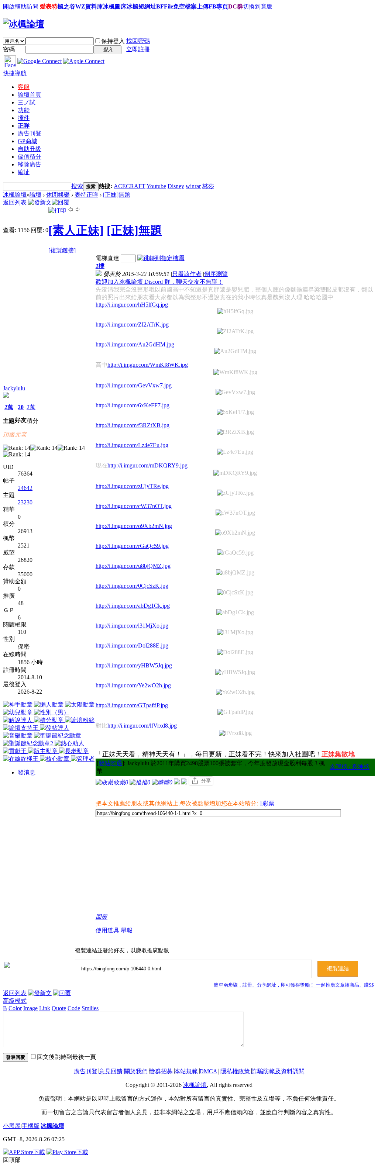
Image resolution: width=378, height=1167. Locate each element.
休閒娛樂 (58, 194)
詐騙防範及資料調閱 (278, 1071)
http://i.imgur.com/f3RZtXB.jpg (132, 425)
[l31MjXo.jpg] (235, 632)
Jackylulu (14, 388)
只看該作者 (187, 274)
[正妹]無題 (116, 194)
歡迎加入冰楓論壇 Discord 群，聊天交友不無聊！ (159, 282)
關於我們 (136, 1071)
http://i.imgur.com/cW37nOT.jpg (134, 506)
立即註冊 (138, 49)
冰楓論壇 (15, 194)
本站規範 (186, 1071)
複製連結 (338, 968)
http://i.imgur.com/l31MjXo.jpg (132, 625)
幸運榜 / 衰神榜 (350, 767)
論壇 (29, 95)
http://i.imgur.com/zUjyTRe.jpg (132, 486)
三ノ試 (26, 102)
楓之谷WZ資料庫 (80, 6)
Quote (59, 1008)
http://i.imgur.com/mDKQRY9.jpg (147, 465)
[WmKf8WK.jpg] (235, 372)
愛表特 (49, 6)
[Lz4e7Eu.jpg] (235, 452)
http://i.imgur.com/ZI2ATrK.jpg (132, 324)
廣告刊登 (29, 133)
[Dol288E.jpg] (235, 652)
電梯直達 (107, 258)
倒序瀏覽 (216, 274)
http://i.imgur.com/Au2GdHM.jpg (135, 344)
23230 (25, 502)
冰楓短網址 (141, 6)
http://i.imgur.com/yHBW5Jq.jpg (134, 665)
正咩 (24, 125)
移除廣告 (29, 164)
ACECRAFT (129, 186)
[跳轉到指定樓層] (161, 258)
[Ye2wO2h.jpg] (235, 692)
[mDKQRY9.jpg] (235, 473)
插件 (24, 118)
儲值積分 (29, 156)
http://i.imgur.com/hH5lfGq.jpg (132, 304)
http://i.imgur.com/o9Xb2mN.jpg (134, 526)
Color (15, 1008)
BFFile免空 (170, 6)
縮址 (24, 172)
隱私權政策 (235, 1071)
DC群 (235, 6)
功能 (24, 110)
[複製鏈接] (62, 250)
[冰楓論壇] (23, 24)
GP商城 (27, 141)
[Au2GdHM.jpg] (235, 351)
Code (74, 1008)
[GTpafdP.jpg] (235, 712)
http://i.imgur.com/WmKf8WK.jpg (147, 365)
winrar (193, 186)
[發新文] (40, 202)
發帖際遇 (110, 763)
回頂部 (12, 1160)
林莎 (208, 186)
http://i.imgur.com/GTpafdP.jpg (132, 705)
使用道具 (107, 930)
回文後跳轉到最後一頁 (66, 1057)
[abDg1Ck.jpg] (235, 612)
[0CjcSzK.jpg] (235, 592)
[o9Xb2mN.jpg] (235, 532)
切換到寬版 (257, 6)
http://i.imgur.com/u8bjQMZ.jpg (133, 566)
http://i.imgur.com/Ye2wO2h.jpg (133, 685)
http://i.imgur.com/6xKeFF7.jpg (132, 405)
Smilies (90, 1008)
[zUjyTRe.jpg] (235, 493)
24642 (25, 488)
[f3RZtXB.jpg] (235, 432)
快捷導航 (15, 73)
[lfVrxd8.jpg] (235, 733)
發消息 (26, 772)
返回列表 (15, 202)
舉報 (127, 930)
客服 (24, 87)
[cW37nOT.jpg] (235, 513)
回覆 (101, 917)
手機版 (30, 1126)
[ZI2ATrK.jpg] (235, 331)
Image (30, 1008)
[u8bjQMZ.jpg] (235, 572)
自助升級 (29, 149)
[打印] (57, 210)
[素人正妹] (76, 230)
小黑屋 (12, 1126)
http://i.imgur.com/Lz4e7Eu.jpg (132, 445)
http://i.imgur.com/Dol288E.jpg (132, 645)
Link (44, 1008)
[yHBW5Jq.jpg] (235, 672)
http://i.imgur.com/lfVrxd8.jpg (142, 725)
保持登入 (113, 41)
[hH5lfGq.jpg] (235, 311)
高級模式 (15, 1001)
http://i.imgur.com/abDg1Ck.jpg (133, 606)
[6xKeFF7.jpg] (235, 412)
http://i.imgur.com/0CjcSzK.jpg (132, 586)
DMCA (208, 1071)
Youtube (156, 186)
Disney (176, 186)
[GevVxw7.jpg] (235, 392)
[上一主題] (70, 210)
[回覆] (60, 202)
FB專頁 (218, 6)
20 (21, 407)
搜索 (77, 186)
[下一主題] (78, 210)
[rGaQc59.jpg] (235, 552)
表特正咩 (86, 194)
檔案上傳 (197, 6)
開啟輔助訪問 (20, 6)
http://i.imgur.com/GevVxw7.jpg (134, 385)
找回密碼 (138, 41)
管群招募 (161, 1071)
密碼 (9, 49)
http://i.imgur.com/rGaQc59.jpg (132, 546)
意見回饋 (111, 1071)
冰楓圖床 (115, 6)
